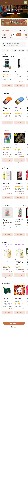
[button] (1, 22)
